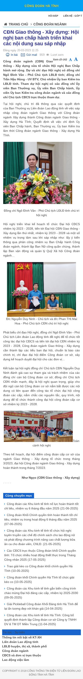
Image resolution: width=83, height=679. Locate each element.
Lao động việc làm (15, 659)
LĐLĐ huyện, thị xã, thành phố (24, 646)
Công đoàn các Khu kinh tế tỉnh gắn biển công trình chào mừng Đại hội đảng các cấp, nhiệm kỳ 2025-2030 (41, 593)
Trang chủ (18, 24)
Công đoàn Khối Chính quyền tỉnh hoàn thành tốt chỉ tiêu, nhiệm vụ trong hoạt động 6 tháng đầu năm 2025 (40, 519)
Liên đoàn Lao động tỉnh (20, 642)
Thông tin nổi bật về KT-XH (22, 637)
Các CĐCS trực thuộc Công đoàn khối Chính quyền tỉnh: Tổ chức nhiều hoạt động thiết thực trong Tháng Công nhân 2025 (40, 555)
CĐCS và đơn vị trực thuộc (21, 655)
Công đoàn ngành (15, 651)
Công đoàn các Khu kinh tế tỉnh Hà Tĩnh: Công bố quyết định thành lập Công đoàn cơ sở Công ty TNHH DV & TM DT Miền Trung (40, 619)
